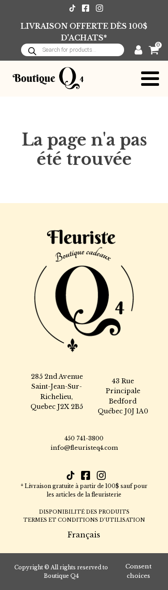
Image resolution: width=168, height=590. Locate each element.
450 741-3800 (84, 438)
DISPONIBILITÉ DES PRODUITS (84, 512)
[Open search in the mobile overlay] (72, 50)
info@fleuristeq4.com (84, 448)
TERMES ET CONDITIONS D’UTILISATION (84, 520)
